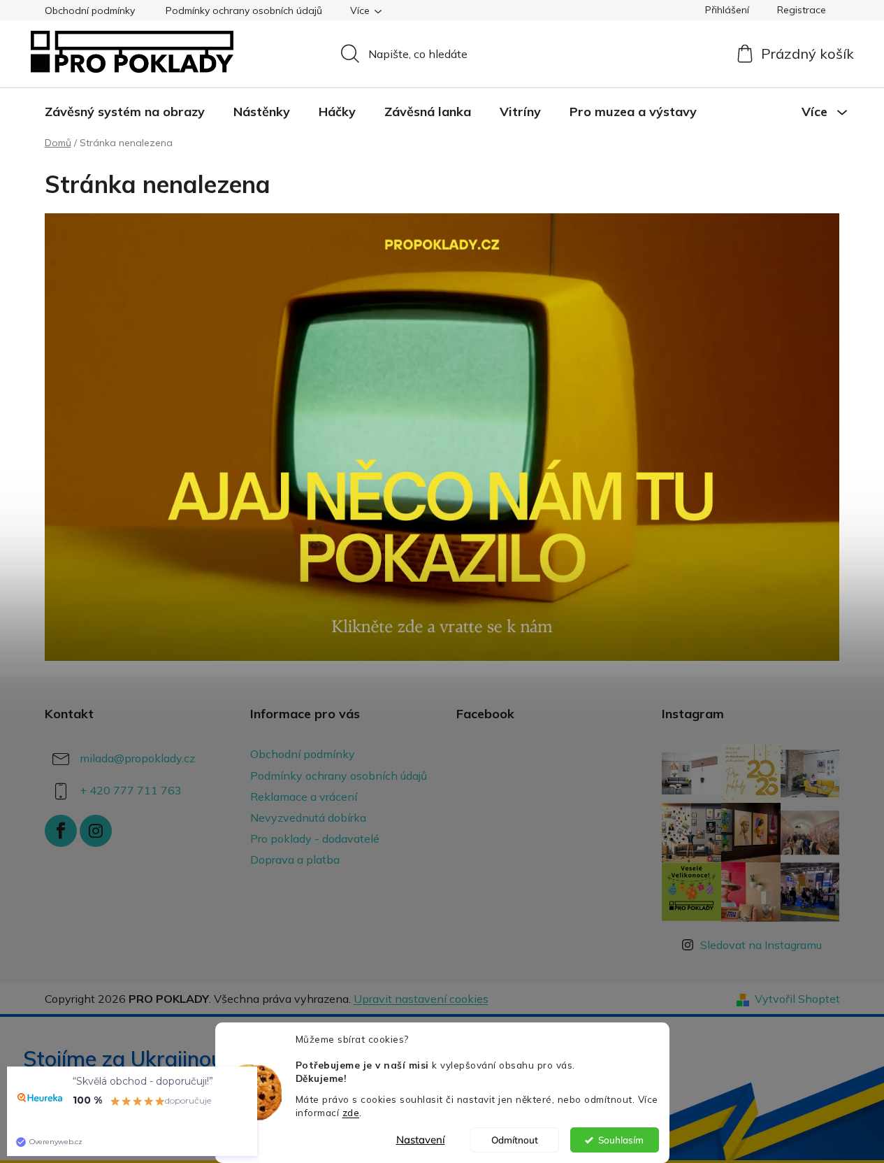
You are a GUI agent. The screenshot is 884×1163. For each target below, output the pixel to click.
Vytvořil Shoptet (797, 999)
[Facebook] (61, 831)
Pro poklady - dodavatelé (314, 839)
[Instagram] (96, 831)
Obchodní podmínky (90, 10)
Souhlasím (621, 1140)
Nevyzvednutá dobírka (308, 818)
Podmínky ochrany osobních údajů (244, 10)
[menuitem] (125, 112)
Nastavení (420, 1139)
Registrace (801, 9)
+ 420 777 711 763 (131, 790)
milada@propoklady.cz (137, 758)
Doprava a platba (295, 859)
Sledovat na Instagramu (761, 945)
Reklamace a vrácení (303, 797)
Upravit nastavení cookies (421, 999)
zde (351, 1112)
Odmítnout (514, 1140)
